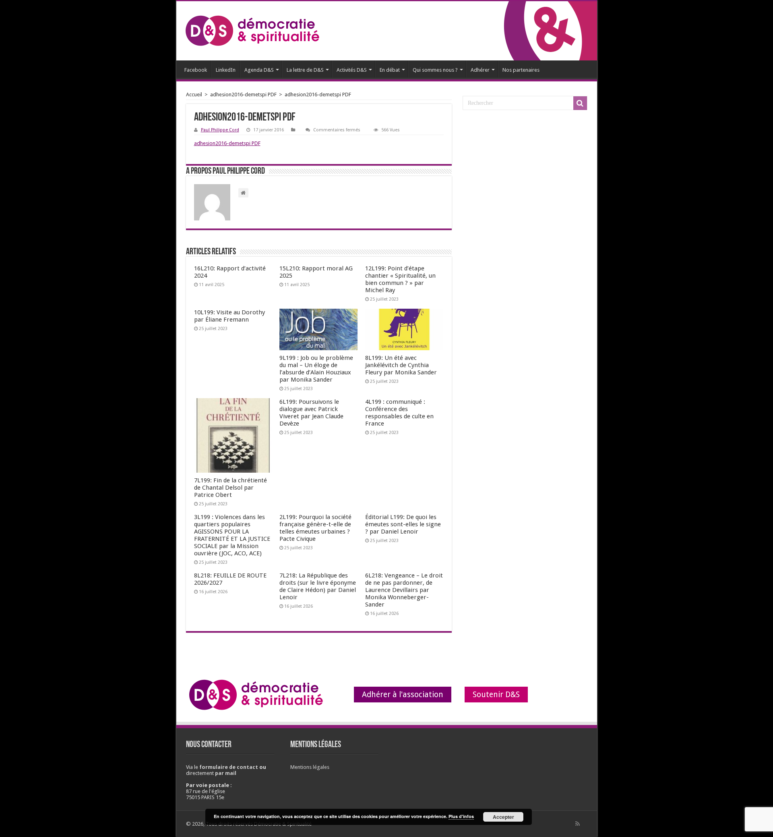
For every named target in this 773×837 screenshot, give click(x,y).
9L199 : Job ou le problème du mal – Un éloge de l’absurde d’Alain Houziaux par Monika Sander (316, 368)
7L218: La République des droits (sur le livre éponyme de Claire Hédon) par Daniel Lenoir (317, 586)
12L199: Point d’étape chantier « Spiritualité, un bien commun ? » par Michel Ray (400, 279)
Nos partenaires (520, 70)
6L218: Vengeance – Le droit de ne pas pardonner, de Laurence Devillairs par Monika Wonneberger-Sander (404, 590)
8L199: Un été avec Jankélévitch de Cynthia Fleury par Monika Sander (401, 365)
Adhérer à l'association (402, 694)
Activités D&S (352, 70)
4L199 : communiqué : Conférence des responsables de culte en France (399, 412)
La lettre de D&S (305, 70)
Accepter (503, 816)
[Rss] (578, 824)
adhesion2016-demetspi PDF (243, 94)
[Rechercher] (580, 103)
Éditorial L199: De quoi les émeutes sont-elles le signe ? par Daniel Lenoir (403, 524)
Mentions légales (309, 767)
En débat (390, 70)
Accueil (194, 94)
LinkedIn (226, 70)
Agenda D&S (259, 70)
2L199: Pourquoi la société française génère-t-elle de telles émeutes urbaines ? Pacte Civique (315, 527)
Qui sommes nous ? (435, 70)
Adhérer (480, 70)
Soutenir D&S (496, 694)
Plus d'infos (461, 816)
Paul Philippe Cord (220, 130)
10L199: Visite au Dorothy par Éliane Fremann (229, 316)
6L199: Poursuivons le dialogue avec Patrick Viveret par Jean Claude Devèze (311, 412)
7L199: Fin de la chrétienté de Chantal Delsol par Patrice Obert (230, 487)
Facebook (195, 70)
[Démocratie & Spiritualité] (252, 30)
